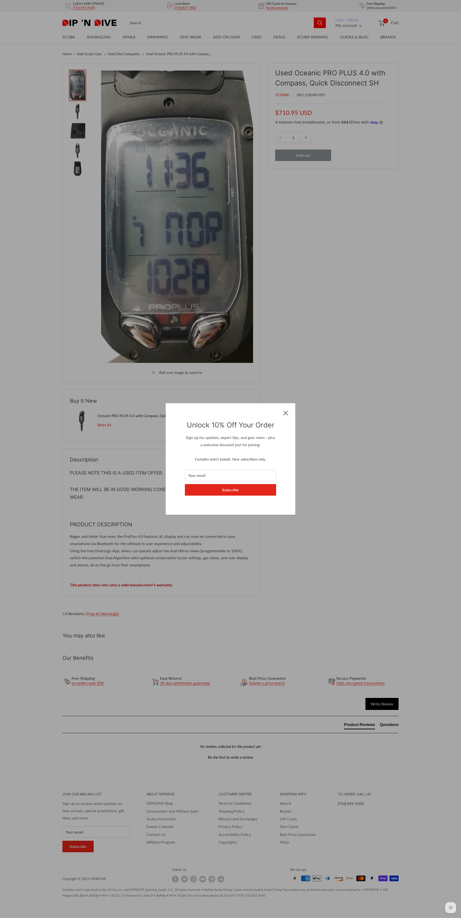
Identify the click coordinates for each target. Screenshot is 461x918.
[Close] (285, 412)
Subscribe (230, 489)
